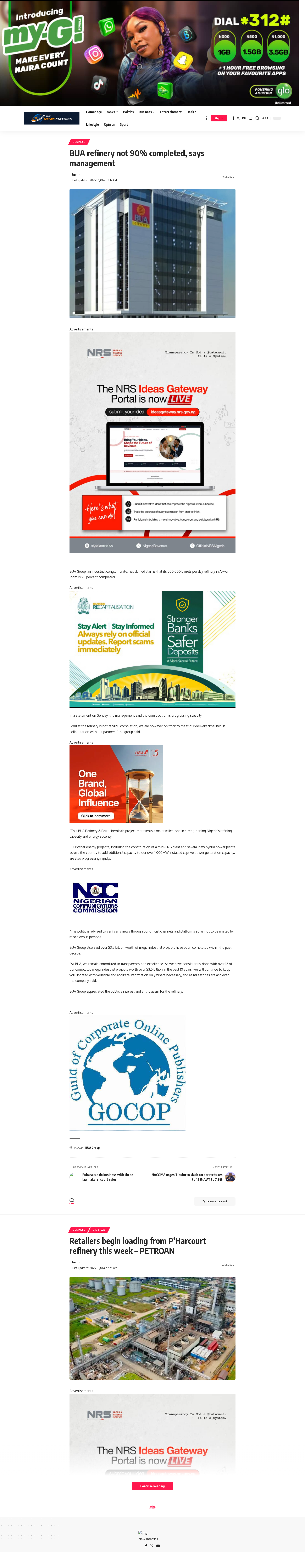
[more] (207, 118)
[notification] (251, 118)
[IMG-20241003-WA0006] (116, 784)
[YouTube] (244, 118)
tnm (74, 174)
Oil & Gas (99, 1229)
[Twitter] (238, 118)
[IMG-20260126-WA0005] (95, 897)
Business (79, 141)
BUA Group (92, 1147)
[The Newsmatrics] (51, 118)
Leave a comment (217, 1201)
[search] (257, 118)
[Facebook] (233, 118)
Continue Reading (152, 1486)
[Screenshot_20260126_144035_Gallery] (149, 53)
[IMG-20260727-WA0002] (152, 442)
